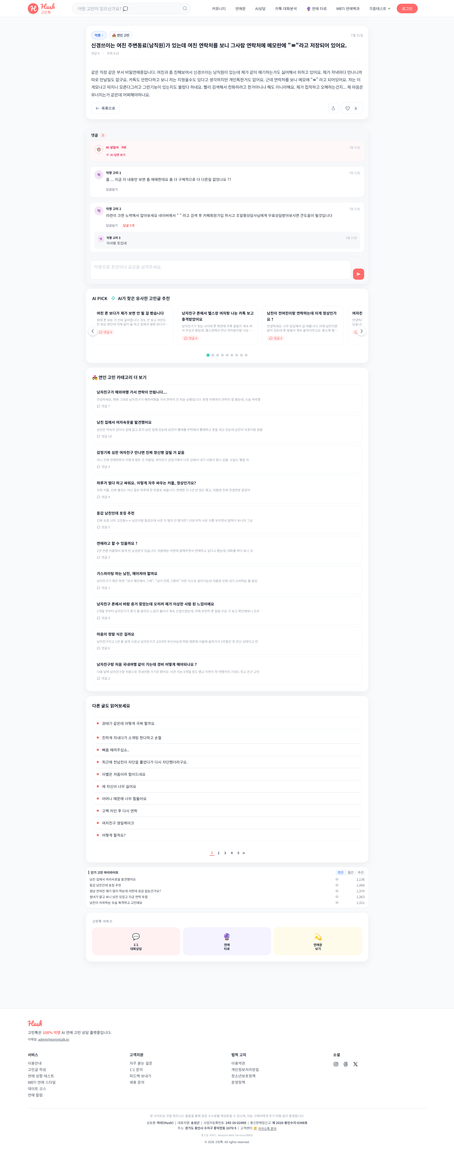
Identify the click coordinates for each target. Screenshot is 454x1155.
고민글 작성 (37, 1069)
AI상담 (260, 8)
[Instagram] (336, 1064)
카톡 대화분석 (286, 8)
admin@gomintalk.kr (53, 1039)
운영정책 (238, 1082)
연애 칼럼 (35, 1095)
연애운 (240, 8)
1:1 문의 (136, 1069)
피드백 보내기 (140, 1075)
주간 (361, 872)
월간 (351, 872)
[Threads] (346, 1064)
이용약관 (238, 1063)
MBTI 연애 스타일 (42, 1082)
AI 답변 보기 (117, 155)
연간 (340, 872)
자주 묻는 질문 (141, 1063)
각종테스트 (377, 8)
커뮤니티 (219, 8)
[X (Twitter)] (355, 1064)
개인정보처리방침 (245, 1069)
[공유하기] (333, 108)
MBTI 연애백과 (348, 8)
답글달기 (112, 189)
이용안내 (35, 1063)
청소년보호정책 (243, 1075)
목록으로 (108, 108)
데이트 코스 (37, 1088)
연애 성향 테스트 (41, 1075)
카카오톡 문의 (267, 1128)
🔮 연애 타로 (316, 8)
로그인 (407, 8)
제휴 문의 (137, 1082)
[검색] (184, 8)
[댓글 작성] (358, 274)
